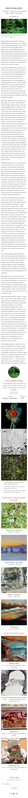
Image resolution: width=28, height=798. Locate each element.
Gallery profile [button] (14, 393)
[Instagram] (16, 794)
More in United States (14, 633)
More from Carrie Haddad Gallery (14, 499)
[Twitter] (13, 794)
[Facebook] (11, 794)
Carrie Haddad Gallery (14, 380)
